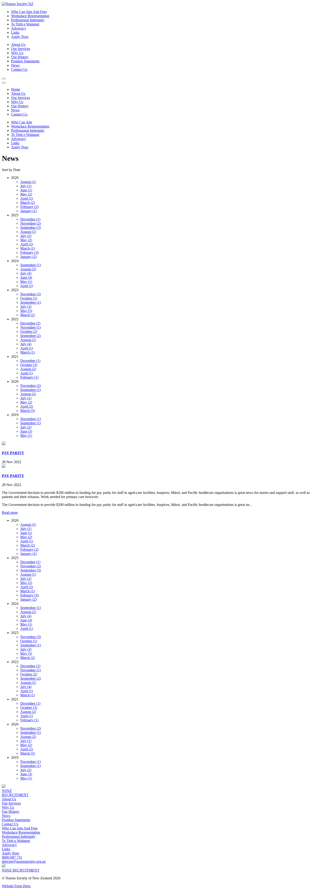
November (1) (30, 327)
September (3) (30, 227)
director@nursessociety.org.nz (24, 861)
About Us (18, 44)
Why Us (17, 53)
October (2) (28, 331)
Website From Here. (16, 886)
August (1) (28, 182)
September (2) (30, 336)
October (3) (28, 365)
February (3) (29, 252)
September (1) (30, 265)
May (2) (26, 194)
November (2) (30, 223)
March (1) (27, 248)
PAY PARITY (13, 453)
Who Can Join (21, 122)
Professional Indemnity (28, 20)
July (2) (25, 236)
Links (15, 32)
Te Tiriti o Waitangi (25, 24)
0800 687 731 (12, 857)
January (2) (28, 257)
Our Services (20, 49)
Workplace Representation (30, 16)
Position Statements (25, 61)
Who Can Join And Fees (29, 12)
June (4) (26, 277)
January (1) (28, 211)
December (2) (30, 323)
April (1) (26, 198)
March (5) (27, 411)
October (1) (28, 298)
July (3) (25, 307)
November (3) (30, 294)
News (15, 65)
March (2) (27, 203)
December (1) (30, 219)
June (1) (26, 190)
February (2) (29, 207)
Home (15, 89)
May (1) (26, 282)
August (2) (28, 269)
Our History (20, 57)
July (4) (25, 273)
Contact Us (19, 69)
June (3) (26, 431)
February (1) (29, 377)
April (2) (26, 244)
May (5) (26, 311)
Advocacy (18, 28)
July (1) (25, 186)
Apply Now (10, 853)
